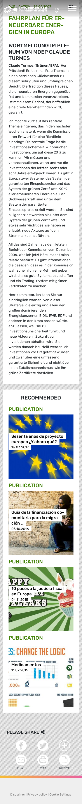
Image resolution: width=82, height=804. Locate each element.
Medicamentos (26, 664)
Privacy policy (37, 794)
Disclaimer (17, 794)
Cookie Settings (60, 794)
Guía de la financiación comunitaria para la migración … (37, 518)
